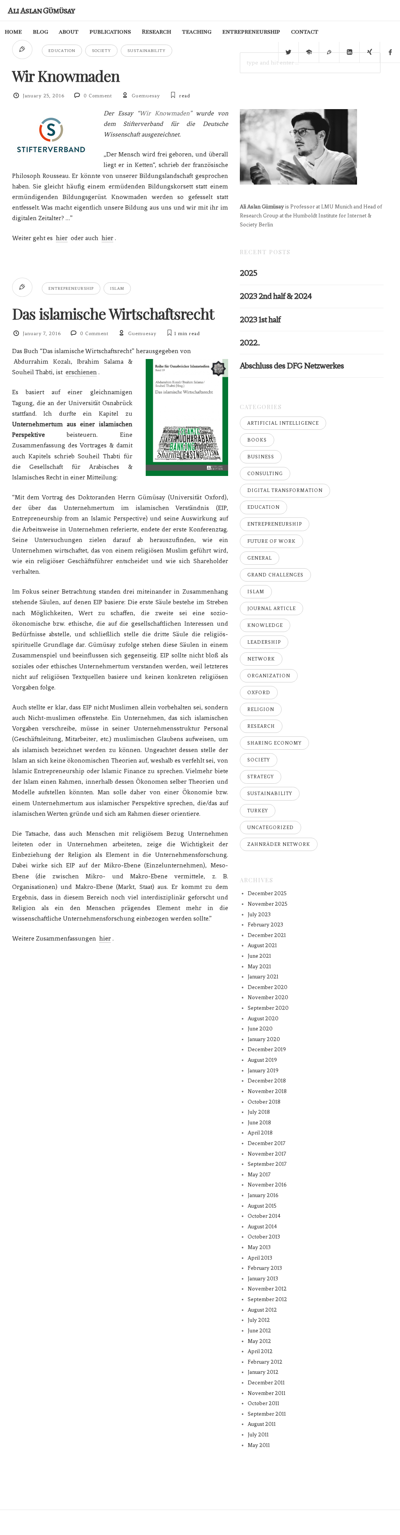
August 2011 (262, 1424)
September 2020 (268, 1008)
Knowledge (265, 625)
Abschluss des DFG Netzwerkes (292, 365)
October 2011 (263, 1403)
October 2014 (264, 1216)
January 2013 (263, 1278)
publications (110, 31)
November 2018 (267, 1091)
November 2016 (267, 1184)
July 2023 (259, 914)
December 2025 (267, 893)
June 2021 (259, 956)
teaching (196, 31)
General (259, 558)
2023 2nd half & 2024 (276, 296)
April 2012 (260, 1351)
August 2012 (262, 1310)
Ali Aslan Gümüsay (41, 10)
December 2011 (266, 1382)
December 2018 (267, 1080)
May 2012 (259, 1341)
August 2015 (262, 1206)
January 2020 (264, 1039)
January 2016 (263, 1195)
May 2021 (259, 966)
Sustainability (146, 50)
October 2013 (264, 1236)
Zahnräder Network (278, 844)
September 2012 (267, 1299)
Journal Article (271, 608)
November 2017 (267, 1154)
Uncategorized (270, 827)
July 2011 (258, 1434)
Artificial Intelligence (283, 423)
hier (62, 238)
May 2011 (259, 1445)
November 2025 (268, 904)
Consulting (265, 473)
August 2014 (262, 1226)
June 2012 (259, 1330)
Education (61, 50)
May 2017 (259, 1174)
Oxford (258, 692)
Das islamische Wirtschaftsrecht (113, 313)
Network (261, 659)
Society (101, 50)
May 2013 (259, 1247)
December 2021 (267, 935)
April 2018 (260, 1132)
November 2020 (268, 997)
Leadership (264, 642)
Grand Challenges (275, 575)
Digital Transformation (285, 490)
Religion (260, 709)
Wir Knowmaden (66, 75)
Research (156, 31)
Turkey (257, 810)
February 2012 (265, 1362)
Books (257, 440)
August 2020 (263, 1018)
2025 (248, 273)
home (13, 31)
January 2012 (263, 1372)
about (69, 31)
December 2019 (267, 1049)
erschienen (81, 372)
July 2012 (259, 1320)
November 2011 (267, 1393)
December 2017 (267, 1143)
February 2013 (265, 1268)
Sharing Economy (274, 743)
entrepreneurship (251, 31)
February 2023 (265, 924)
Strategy (260, 776)
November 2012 (267, 1288)
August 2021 (262, 945)
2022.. (250, 342)
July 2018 (259, 1112)
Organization (268, 676)
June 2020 (260, 1028)
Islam (117, 288)
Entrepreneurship (71, 288)
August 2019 (262, 1060)
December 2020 (268, 987)
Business (260, 457)
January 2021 (263, 976)
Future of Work (271, 541)
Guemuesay (146, 96)
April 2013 (260, 1258)
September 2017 (267, 1164)
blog (40, 31)
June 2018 (259, 1122)
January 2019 (263, 1070)
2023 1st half (260, 319)
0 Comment (98, 96)
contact (304, 31)
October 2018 (264, 1102)
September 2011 (267, 1414)
